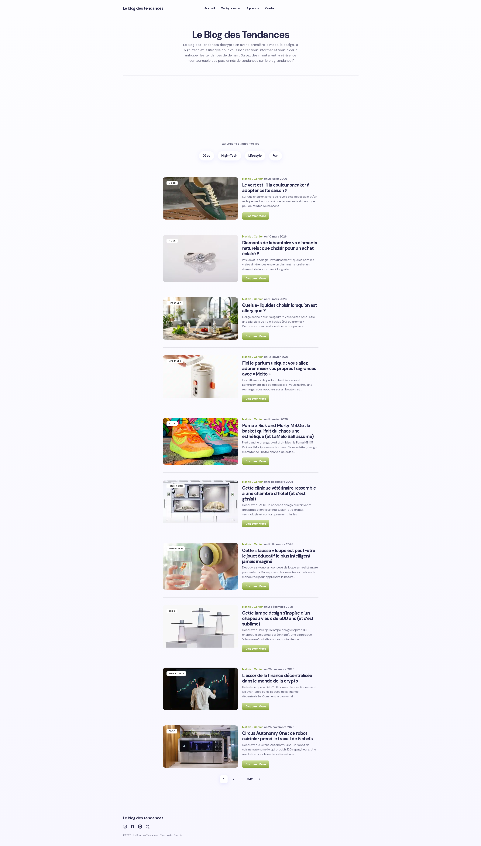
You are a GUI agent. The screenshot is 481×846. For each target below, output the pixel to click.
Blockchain (176, 673)
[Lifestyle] (255, 155)
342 (250, 779)
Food (172, 731)
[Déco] (206, 155)
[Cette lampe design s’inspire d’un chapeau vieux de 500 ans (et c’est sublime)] (200, 628)
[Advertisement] (240, 114)
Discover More (256, 216)
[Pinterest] (140, 826)
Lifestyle (175, 303)
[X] (147, 826)
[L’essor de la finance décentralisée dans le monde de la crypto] (200, 689)
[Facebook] (132, 826)
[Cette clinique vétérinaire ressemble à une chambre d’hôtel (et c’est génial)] (200, 503)
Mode (172, 183)
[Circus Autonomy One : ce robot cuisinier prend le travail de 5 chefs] (200, 746)
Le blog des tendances (143, 8)
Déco (172, 611)
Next (259, 779)
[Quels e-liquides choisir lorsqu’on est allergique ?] (200, 318)
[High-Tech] (229, 155)
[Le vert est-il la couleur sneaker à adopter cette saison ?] (200, 198)
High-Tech (176, 486)
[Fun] (275, 155)
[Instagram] (125, 826)
